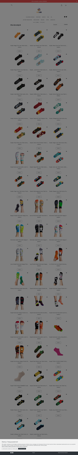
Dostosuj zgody (15, 448)
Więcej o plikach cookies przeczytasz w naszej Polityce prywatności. (14, 446)
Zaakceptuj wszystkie (22, 448)
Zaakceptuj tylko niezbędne (6, 448)
